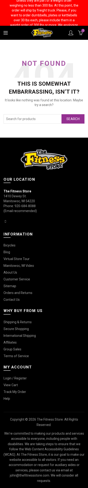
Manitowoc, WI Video (19, 266)
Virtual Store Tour (17, 259)
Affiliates (10, 342)
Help (7, 398)
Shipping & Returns (18, 322)
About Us (10, 272)
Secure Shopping (16, 329)
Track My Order (15, 392)
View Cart (11, 385)
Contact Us (12, 299)
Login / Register (15, 378)
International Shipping (20, 336)
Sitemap (10, 286)
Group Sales (12, 349)
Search (73, 119)
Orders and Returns (18, 293)
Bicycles (9, 245)
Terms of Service (16, 356)
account (70, 32)
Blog (7, 252)
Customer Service (17, 279)
